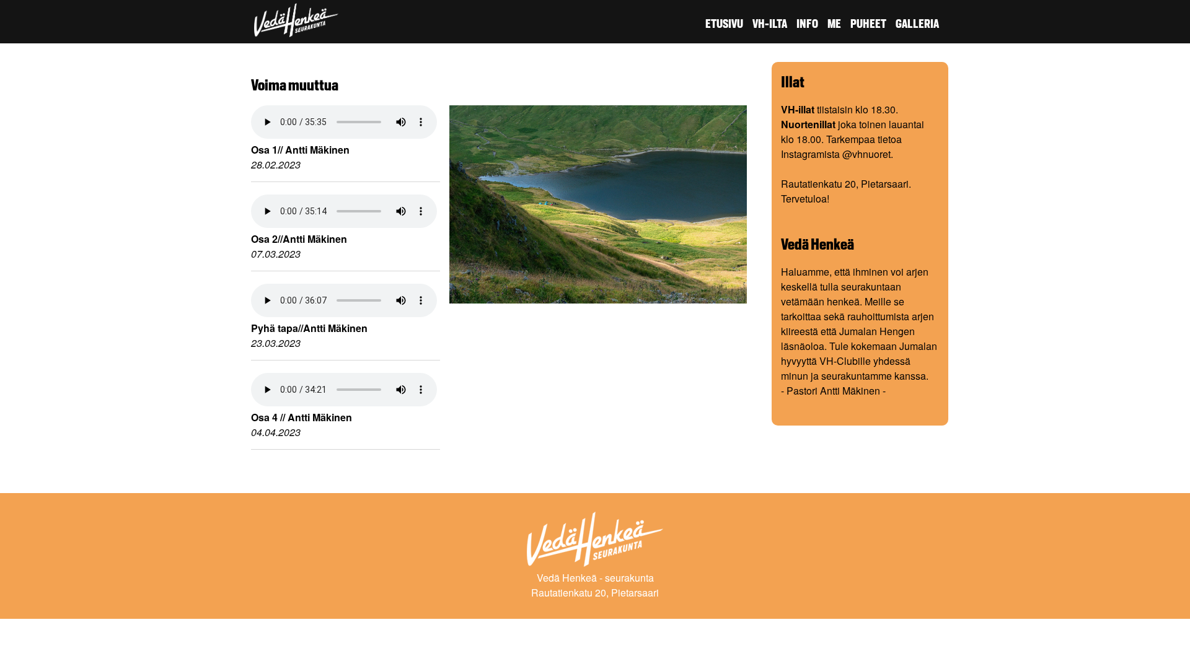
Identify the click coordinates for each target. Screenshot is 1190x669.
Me (834, 23)
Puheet (868, 23)
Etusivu (724, 23)
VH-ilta (769, 23)
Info (807, 23)
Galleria (917, 23)
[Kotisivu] (296, 29)
